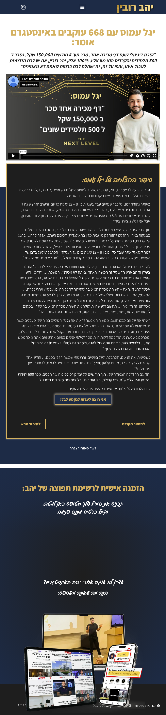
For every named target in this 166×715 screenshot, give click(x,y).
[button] (82, 7)
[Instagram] (23, 7)
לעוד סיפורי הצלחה (83, 448)
